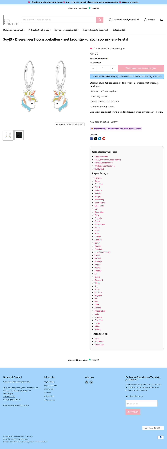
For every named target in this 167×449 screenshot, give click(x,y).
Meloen (98, 236)
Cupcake (98, 218)
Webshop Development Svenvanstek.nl (30, 442)
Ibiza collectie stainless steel (95, 30)
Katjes (97, 181)
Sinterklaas (99, 344)
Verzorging (49, 396)
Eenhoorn (99, 184)
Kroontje (98, 261)
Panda (97, 227)
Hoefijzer (98, 239)
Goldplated (99, 168)
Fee (96, 301)
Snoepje (98, 270)
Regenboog (99, 199)
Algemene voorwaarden (13, 436)
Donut (97, 221)
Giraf (97, 304)
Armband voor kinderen (105, 165)
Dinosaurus (99, 205)
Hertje (97, 323)
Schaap (98, 307)
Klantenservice (50, 385)
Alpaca (97, 246)
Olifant (97, 283)
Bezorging (49, 389)
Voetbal (98, 329)
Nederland (152, 428)
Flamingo (98, 249)
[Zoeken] (99, 20)
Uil (96, 273)
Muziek (98, 258)
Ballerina (98, 190)
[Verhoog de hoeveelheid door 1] (113, 68)
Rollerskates (100, 224)
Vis (96, 298)
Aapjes (97, 267)
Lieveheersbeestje (102, 252)
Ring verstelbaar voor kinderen (108, 159)
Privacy (30, 436)
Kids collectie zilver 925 (39, 30)
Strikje (97, 276)
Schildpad (99, 292)
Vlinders (98, 193)
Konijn (97, 289)
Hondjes (98, 177)
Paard (97, 187)
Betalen (47, 392)
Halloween (99, 341)
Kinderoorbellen (101, 156)
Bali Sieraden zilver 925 (13, 30)
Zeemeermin (100, 202)
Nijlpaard (98, 317)
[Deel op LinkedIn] (99, 138)
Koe (96, 286)
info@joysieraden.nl (12, 399)
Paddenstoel (100, 310)
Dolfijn (97, 242)
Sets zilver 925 (119, 30)
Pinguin (98, 264)
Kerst (97, 338)
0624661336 (9, 396)
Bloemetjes (99, 212)
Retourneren (49, 400)
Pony (97, 215)
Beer (97, 233)
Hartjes (98, 196)
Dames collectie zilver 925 (66, 30)
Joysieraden (49, 382)
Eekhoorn (99, 320)
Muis (97, 313)
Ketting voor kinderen (104, 162)
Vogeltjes (98, 295)
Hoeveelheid (95, 63)
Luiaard (98, 255)
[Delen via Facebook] (91, 138)
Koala (97, 230)
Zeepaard (99, 280)
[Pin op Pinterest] (103, 138)
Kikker (97, 326)
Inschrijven (133, 411)
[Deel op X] (95, 138)
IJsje (97, 208)
